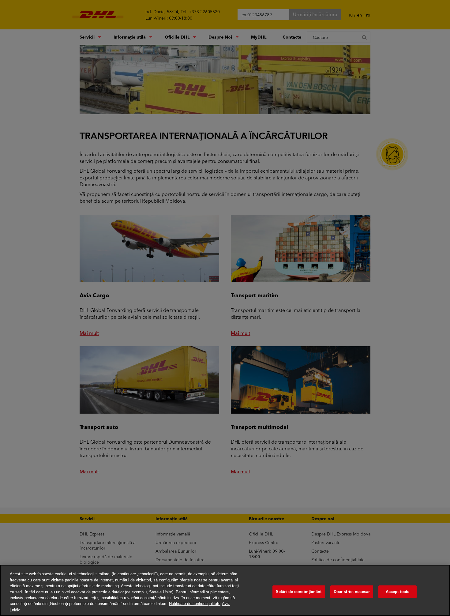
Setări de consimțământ (299, 591)
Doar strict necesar (352, 591)
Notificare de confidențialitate (194, 604)
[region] (225, 590)
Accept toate (398, 591)
